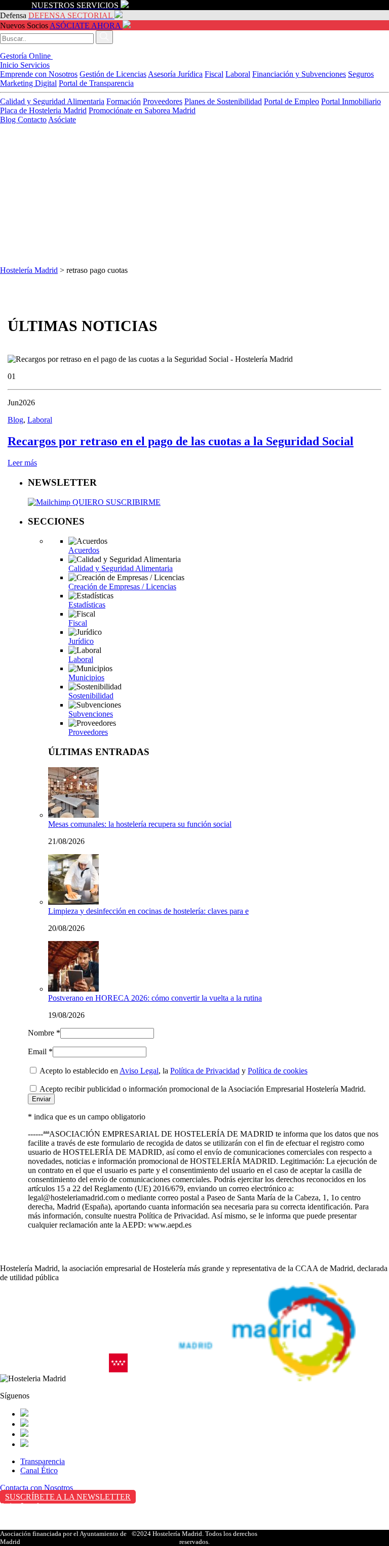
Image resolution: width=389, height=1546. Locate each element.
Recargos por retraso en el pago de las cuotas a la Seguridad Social (181, 441)
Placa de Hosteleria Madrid (43, 110)
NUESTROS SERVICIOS (75, 5)
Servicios (35, 65)
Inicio (10, 65)
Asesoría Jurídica (175, 74)
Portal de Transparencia (96, 83)
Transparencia (42, 1461)
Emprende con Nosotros (38, 74)
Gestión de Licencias (113, 74)
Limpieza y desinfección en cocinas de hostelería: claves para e (148, 911)
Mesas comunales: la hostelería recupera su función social (139, 824)
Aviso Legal (139, 1070)
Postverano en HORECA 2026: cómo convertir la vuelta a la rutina (155, 998)
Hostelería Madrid (29, 270)
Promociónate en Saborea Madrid (142, 110)
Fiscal (214, 74)
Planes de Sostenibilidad (223, 101)
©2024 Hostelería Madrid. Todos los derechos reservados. (194, 1537)
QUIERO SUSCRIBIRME (115, 502)
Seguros (361, 74)
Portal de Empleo (291, 101)
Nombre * (44, 1032)
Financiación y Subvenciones (299, 74)
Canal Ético (39, 1470)
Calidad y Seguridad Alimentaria (52, 101)
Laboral (237, 74)
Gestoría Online (26, 56)
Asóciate (62, 119)
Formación (123, 101)
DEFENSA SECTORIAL (70, 15)
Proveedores (162, 101)
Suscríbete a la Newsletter (68, 1496)
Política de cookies (277, 1070)
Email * (40, 1051)
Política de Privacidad (205, 1070)
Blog (9, 119)
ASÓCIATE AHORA (85, 25)
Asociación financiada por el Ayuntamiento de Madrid (63, 1537)
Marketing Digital (28, 83)
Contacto (32, 119)
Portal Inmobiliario (351, 101)
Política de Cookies (31, 1527)
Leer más (22, 462)
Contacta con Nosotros (36, 1487)
